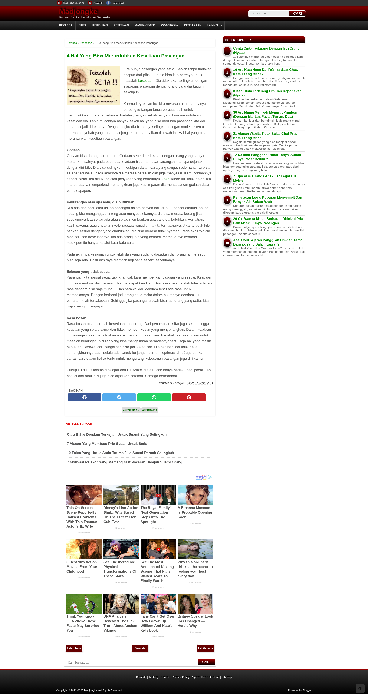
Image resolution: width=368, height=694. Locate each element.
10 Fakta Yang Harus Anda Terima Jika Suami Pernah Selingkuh (120, 453)
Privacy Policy (181, 677)
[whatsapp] (154, 397)
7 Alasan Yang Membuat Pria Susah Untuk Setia (107, 444)
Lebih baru (74, 648)
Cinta (82, 25)
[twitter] (119, 397)
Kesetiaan (121, 25)
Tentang (153, 677)
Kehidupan (100, 25)
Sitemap (227, 677)
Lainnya (213, 25)
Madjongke (78, 11)
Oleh (165, 179)
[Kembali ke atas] (360, 689)
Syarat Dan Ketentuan (205, 677)
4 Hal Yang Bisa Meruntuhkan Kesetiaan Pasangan (125, 56)
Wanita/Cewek (145, 25)
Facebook (118, 3)
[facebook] (84, 397)
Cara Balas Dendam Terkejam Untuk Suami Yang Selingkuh (117, 434)
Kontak (98, 3)
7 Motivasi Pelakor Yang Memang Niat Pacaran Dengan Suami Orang (124, 462)
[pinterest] (189, 397)
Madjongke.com (73, 2)
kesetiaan (145, 81)
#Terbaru (149, 410)
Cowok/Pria (169, 25)
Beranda (65, 25)
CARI (297, 13)
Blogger (307, 690)
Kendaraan (192, 25)
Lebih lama (205, 648)
